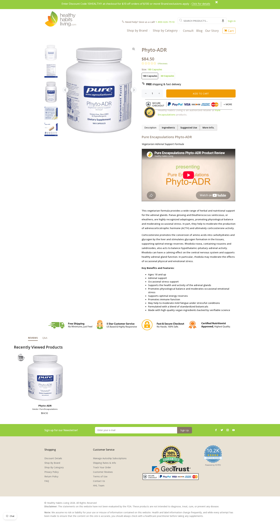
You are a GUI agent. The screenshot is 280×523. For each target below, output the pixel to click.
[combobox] (202, 20)
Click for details (201, 4)
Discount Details (53, 458)
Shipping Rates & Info (104, 462)
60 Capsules (167, 75)
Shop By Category (54, 467)
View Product (45, 398)
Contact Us (99, 481)
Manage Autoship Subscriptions (110, 458)
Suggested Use (188, 127)
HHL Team (98, 485)
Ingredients (168, 127)
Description (150, 127)
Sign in (232, 21)
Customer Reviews (103, 471)
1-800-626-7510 (165, 21)
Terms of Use (100, 476)
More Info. (208, 127)
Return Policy (51, 476)
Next (134, 90)
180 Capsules (150, 75)
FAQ (46, 481)
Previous (65, 90)
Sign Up (184, 430)
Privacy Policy (51, 471)
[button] (223, 20)
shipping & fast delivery (163, 84)
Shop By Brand (52, 462)
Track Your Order (102, 467)
